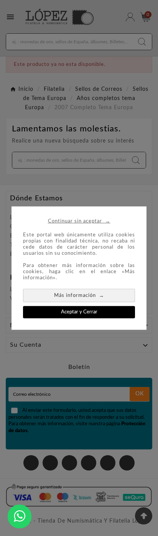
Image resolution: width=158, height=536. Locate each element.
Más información (79, 295)
